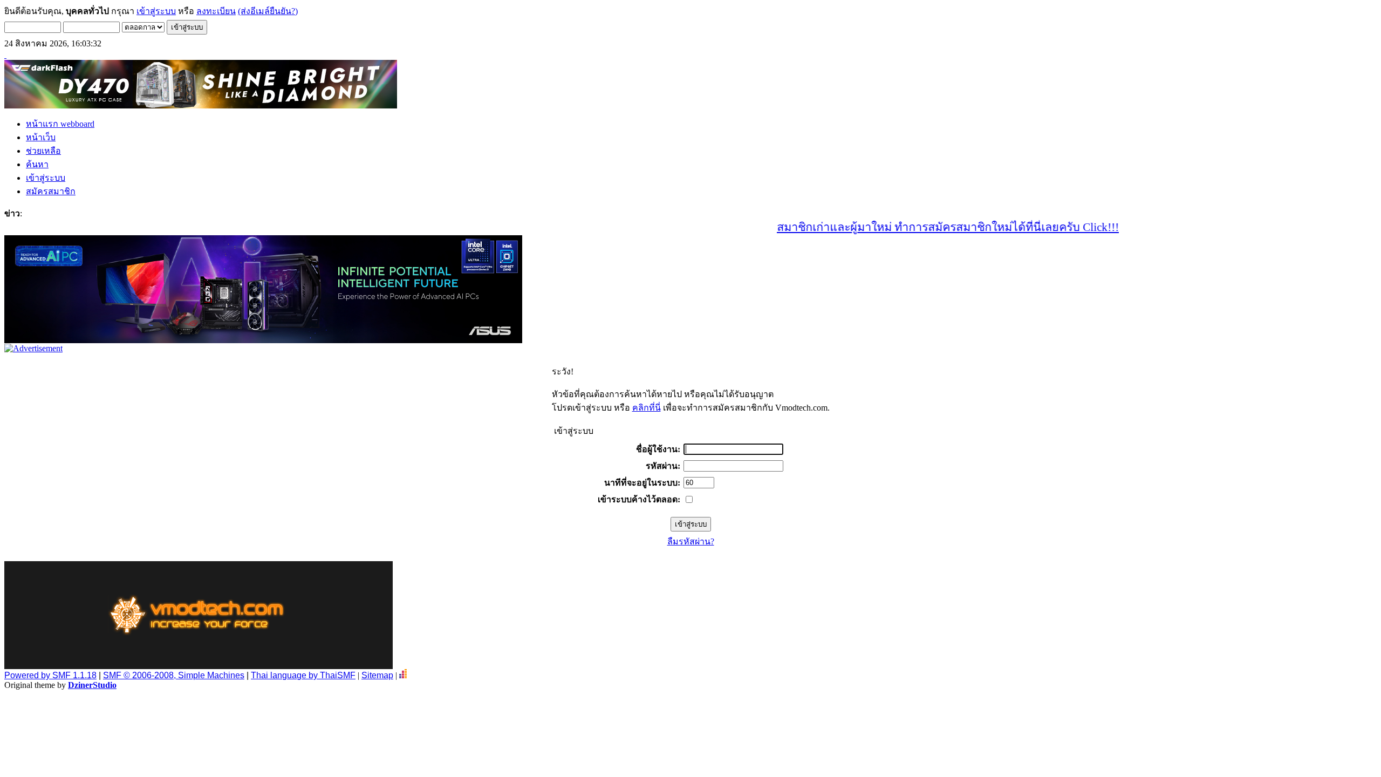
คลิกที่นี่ (646, 407)
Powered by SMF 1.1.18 (50, 675)
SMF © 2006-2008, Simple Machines (173, 675)
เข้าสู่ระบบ (156, 11)
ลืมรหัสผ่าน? (690, 541)
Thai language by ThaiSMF (303, 675)
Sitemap (377, 675)
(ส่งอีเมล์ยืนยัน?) (268, 11)
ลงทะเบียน (216, 11)
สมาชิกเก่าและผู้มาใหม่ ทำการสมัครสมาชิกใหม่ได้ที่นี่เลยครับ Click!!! (927, 227)
